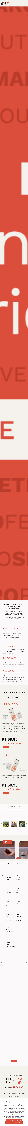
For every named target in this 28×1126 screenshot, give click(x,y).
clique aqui (19, 1117)
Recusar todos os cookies (14, 1122)
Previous (2, 824)
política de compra (18, 1075)
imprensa (11, 1075)
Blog (6, 1087)
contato (10, 1087)
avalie (14, 1061)
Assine (6, 747)
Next (26, 824)
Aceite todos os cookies (14, 1120)
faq (7, 1075)
